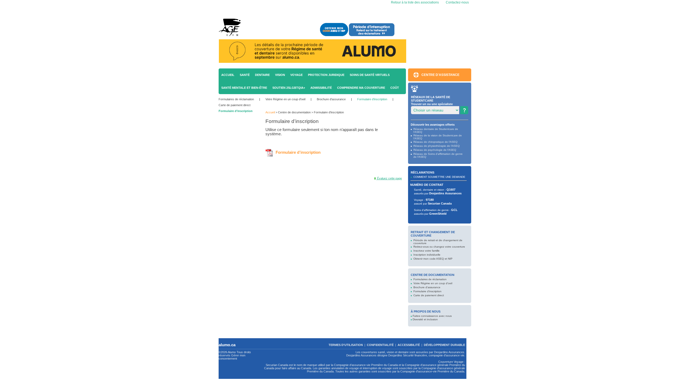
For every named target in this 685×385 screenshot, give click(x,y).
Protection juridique (326, 74)
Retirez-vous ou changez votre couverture (439, 246)
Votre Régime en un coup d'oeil (285, 99)
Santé (245, 74)
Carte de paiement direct (234, 105)
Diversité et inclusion (425, 319)
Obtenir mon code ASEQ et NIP (432, 258)
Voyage (296, 74)
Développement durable (444, 344)
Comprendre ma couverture (361, 87)
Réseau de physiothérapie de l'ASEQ (436, 145)
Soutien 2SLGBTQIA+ (288, 87)
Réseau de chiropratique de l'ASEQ (435, 141)
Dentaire (262, 74)
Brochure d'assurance (331, 99)
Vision (280, 74)
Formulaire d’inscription (372, 99)
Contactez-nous (457, 2)
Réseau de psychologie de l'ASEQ (434, 149)
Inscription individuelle (426, 254)
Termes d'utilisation (346, 344)
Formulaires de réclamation (236, 99)
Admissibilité (321, 87)
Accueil (227, 74)
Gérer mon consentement (232, 357)
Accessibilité (409, 344)
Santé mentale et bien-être (244, 87)
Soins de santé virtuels (370, 74)
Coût (394, 87)
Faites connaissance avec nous (432, 315)
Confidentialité (380, 344)
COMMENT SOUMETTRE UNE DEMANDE (439, 176)
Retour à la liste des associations (414, 2)
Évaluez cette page (389, 178)
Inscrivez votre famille (426, 250)
